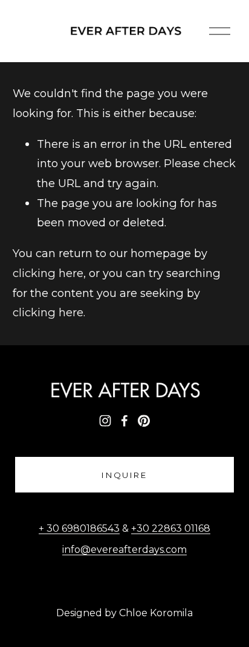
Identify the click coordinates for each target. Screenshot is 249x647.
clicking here (48, 273)
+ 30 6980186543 (79, 528)
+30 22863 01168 (170, 528)
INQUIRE (124, 475)
